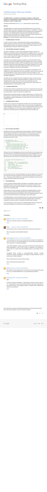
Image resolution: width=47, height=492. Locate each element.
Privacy (39, 323)
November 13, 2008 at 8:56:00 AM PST (19, 268)
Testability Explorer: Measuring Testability (17, 12)
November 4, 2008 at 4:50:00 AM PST (22, 238)
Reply (8, 222)
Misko (8, 227)
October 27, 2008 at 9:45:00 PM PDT (19, 227)
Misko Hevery (8, 210)
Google (35, 323)
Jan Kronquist (10, 238)
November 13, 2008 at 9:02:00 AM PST (19, 277)
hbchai (8, 268)
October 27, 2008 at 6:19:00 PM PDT (19, 219)
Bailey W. (9, 219)
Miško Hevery (20, 23)
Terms (42, 323)
